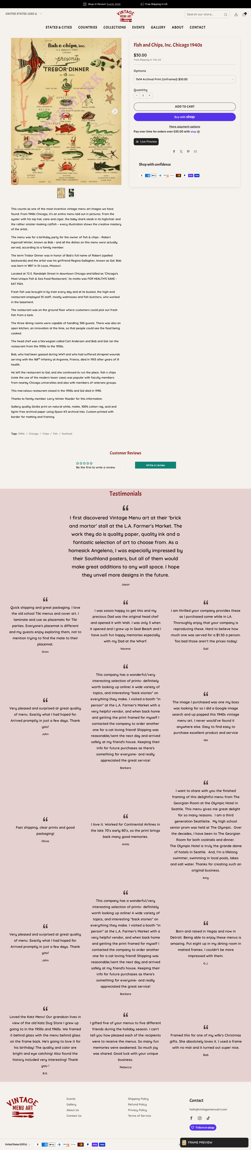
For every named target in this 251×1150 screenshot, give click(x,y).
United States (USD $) (21, 14)
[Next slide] (114, 111)
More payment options (184, 126)
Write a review (155, 465)
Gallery (158, 27)
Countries (87, 27)
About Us (73, 1110)
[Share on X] (181, 151)
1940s (21, 433)
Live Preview (148, 141)
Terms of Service (139, 1115)
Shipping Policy (138, 1098)
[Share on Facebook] (174, 151)
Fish (55, 433)
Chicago (33, 433)
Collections (114, 27)
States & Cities (59, 27)
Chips (46, 433)
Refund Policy (137, 1104)
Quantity (141, 90)
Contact (198, 27)
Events (138, 27)
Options (140, 71)
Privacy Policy (137, 1110)
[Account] (236, 14)
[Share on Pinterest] (188, 151)
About (178, 27)
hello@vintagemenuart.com (208, 1109)
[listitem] (102, 4)
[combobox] (207, 14)
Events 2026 (114, 4)
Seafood (67, 433)
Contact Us (74, 1115)
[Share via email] (195, 151)
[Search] (225, 14)
